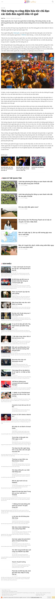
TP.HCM (24, 35)
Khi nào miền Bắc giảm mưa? (28, 207)
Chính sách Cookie (35, 597)
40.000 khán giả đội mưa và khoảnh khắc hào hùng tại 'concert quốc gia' (20, 281)
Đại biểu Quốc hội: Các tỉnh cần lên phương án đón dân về (7, 169)
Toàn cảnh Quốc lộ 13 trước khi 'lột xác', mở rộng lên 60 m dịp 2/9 (21, 268)
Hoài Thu (3, 18)
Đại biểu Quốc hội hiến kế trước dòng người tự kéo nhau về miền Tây (22, 169)
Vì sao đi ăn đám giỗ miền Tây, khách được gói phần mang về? (21, 325)
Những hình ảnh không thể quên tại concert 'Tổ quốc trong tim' (21, 505)
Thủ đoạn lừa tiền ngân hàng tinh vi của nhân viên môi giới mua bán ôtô (21, 449)
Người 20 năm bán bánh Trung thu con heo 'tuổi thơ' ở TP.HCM (21, 493)
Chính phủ (16, 33)
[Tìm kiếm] (53, 2)
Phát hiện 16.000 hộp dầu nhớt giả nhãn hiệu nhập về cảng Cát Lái (21, 572)
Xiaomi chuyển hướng (19, 562)
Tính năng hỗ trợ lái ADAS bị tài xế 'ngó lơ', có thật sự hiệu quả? (21, 372)
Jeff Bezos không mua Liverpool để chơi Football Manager (20, 383)
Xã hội (3, 8)
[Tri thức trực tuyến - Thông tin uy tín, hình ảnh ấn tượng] (30, 2)
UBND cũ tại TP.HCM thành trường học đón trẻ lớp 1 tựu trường (21, 394)
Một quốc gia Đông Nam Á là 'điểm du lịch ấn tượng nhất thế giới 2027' (20, 348)
